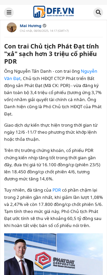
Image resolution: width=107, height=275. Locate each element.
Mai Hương (31, 25)
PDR (56, 190)
